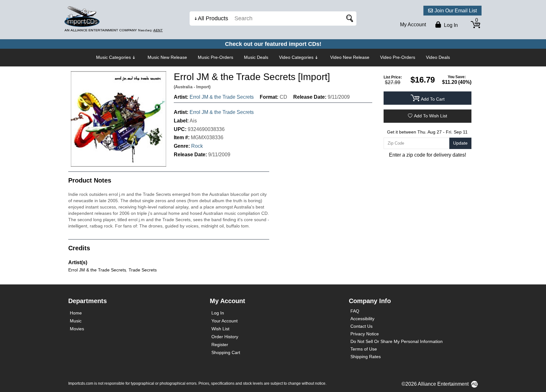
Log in (450, 25)
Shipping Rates (365, 356)
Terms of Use (363, 349)
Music (76, 320)
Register (219, 344)
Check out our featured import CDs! (273, 44)
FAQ (354, 311)
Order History (224, 336)
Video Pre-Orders (397, 57)
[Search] (348, 18)
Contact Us (361, 326)
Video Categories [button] (296, 57)
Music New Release (167, 57)
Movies (77, 328)
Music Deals (256, 57)
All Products (213, 18)
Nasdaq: (150, 30)
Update (460, 143)
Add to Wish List (430, 115)
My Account (413, 24)
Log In (217, 312)
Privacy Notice (364, 333)
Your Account (224, 320)
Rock (197, 146)
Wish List (220, 328)
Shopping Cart (225, 352)
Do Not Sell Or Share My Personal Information (396, 341)
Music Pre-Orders (215, 57)
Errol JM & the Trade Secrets (222, 97)
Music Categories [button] (113, 57)
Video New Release (349, 57)
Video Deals (438, 57)
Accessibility (362, 318)
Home (76, 312)
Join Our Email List (455, 10)
